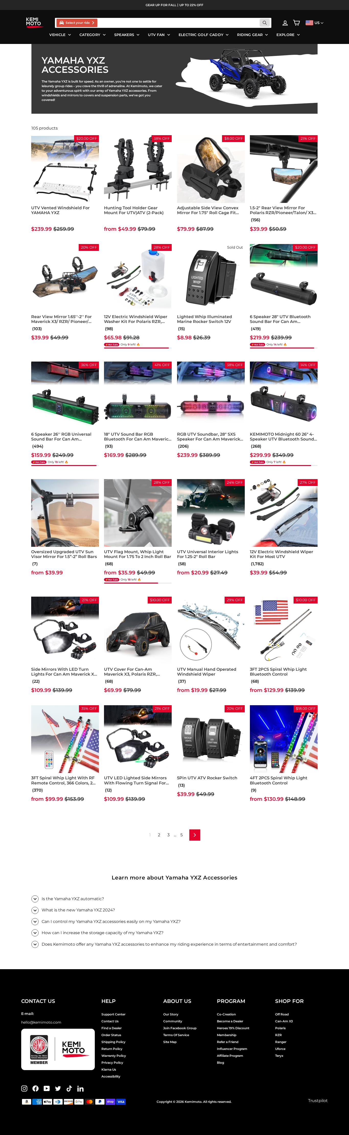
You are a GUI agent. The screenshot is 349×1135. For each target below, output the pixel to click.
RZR (278, 1035)
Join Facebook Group (179, 1028)
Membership (226, 1035)
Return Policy (111, 1049)
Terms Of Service (176, 1035)
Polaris (280, 1028)
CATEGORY (89, 34)
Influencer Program (232, 1049)
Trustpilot (318, 1100)
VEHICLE (57, 34)
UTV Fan (156, 34)
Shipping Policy (113, 1042)
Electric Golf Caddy (201, 34)
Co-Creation (226, 1014)
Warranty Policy (113, 1056)
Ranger (280, 1042)
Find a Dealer (111, 1028)
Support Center (113, 1014)
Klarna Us (108, 1069)
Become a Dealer (230, 1021)
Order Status (111, 1035)
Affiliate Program (230, 1056)
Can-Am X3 (284, 1021)
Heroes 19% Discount (233, 1028)
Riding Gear (250, 34)
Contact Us (110, 1021)
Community (172, 1021)
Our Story (170, 1014)
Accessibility (110, 1076)
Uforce (280, 1049)
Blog (220, 1062)
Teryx (279, 1056)
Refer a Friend (227, 1042)
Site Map (170, 1042)
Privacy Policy (112, 1062)
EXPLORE (285, 34)
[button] (31, 219)
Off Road (282, 1014)
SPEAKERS (124, 34)
